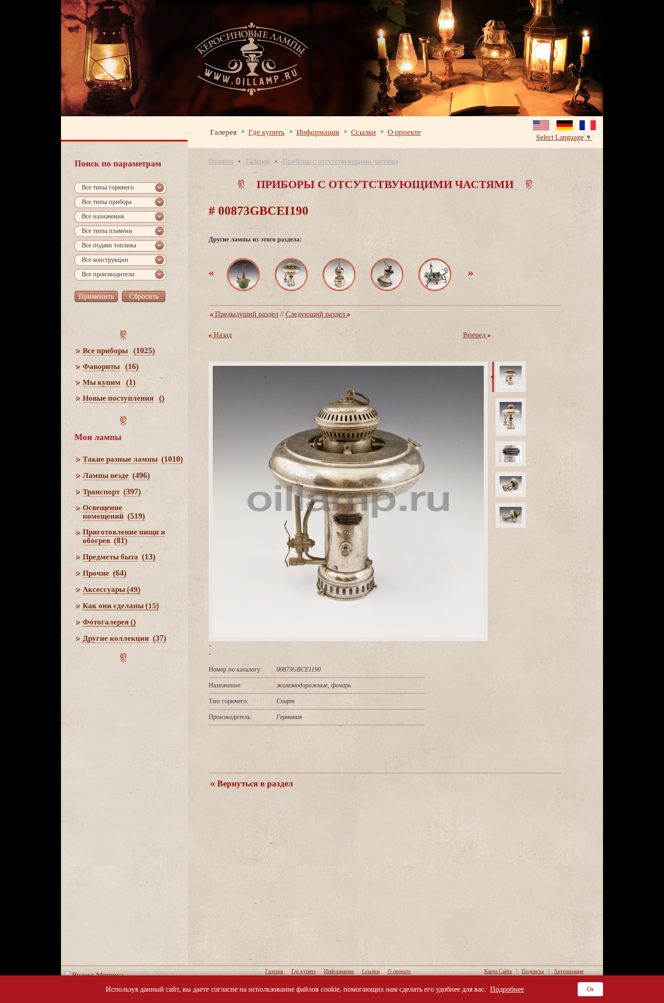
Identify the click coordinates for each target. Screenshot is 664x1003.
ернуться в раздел (254, 783)
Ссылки (363, 132)
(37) (159, 638)
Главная (221, 161)
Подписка (533, 971)
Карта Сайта (498, 971)
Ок (590, 989)
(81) (120, 540)
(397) (132, 491)
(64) (119, 572)
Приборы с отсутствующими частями (340, 161)
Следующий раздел (316, 314)
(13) (148, 556)
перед (475, 335)
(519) (136, 515)
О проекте (404, 132)
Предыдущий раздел (245, 314)
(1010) (172, 459)
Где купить (266, 132)
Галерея (223, 132)
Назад (222, 335)
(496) (141, 475)
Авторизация (569, 971)
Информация (317, 132)
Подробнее (507, 989)
